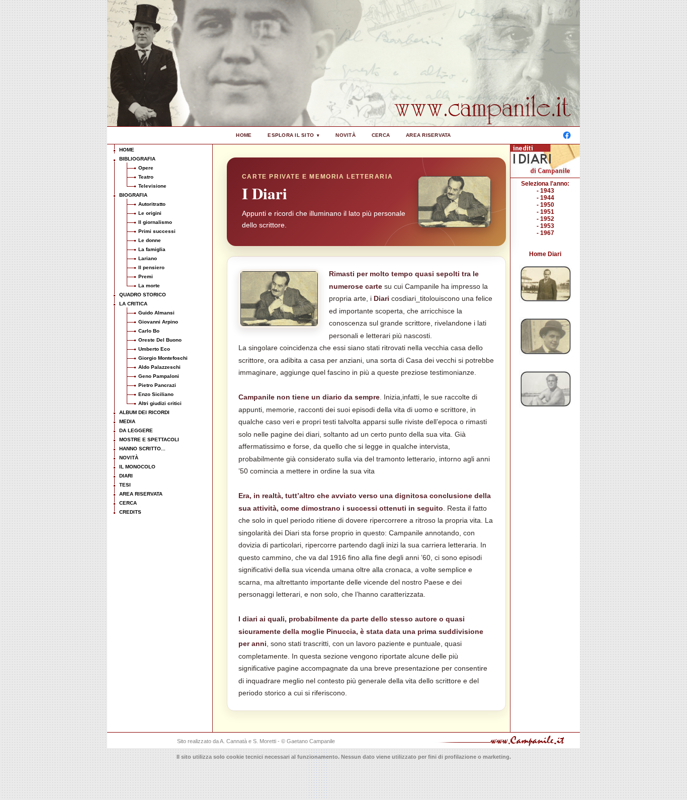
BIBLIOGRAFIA (137, 159)
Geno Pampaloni (158, 376)
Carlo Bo (148, 331)
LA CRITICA (133, 303)
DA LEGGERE (136, 430)
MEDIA (127, 421)
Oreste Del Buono (160, 340)
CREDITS (130, 512)
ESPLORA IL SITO (291, 135)
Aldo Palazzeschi (159, 367)
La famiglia (151, 249)
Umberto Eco (154, 349)
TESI (125, 485)
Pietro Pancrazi (157, 385)
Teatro (145, 177)
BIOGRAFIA (133, 195)
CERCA (381, 135)
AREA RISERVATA (428, 135)
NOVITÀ (345, 135)
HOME (243, 135)
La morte (149, 285)
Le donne (149, 240)
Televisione (152, 186)
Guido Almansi (156, 312)
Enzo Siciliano (156, 394)
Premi (145, 276)
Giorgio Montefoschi (163, 358)
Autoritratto (151, 204)
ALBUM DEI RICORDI (144, 412)
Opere (145, 168)
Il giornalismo (155, 222)
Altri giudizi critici (160, 403)
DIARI (126, 475)
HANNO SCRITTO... (142, 448)
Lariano (147, 258)
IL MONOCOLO (137, 466)
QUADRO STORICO (142, 294)
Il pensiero (151, 267)
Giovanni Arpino (158, 322)
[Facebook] (566, 135)
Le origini (149, 213)
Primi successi (157, 231)
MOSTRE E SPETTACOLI (149, 439)
